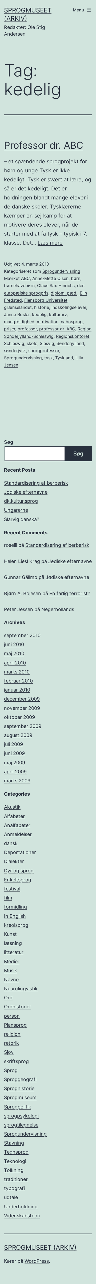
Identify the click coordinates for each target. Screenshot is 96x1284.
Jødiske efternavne (25, 492)
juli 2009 (13, 744)
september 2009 (22, 726)
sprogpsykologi (21, 1116)
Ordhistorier (17, 1006)
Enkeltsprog (17, 879)
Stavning (14, 1143)
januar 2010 (17, 690)
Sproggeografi (20, 1079)
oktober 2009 (19, 717)
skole (32, 343)
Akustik (12, 807)
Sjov (9, 1052)
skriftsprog (16, 1061)
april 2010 (15, 663)
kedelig (39, 314)
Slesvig (47, 343)
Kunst (10, 934)
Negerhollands (57, 609)
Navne (11, 979)
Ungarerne (16, 510)
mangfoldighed (19, 321)
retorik (11, 1043)
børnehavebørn (19, 285)
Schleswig (14, 343)
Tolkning (13, 1170)
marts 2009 (17, 780)
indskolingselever (68, 307)
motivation (47, 321)
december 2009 (22, 699)
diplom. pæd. (64, 293)
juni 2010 (14, 644)
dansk (11, 843)
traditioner (16, 1179)
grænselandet (18, 307)
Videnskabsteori (22, 1215)
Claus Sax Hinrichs (56, 285)
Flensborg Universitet (45, 300)
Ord (8, 997)
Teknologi (15, 1161)
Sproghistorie (19, 1088)
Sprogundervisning (61, 271)
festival (12, 888)
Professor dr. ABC (43, 145)
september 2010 (22, 635)
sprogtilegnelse (21, 1125)
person (12, 1016)
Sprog (11, 1070)
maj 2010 (14, 653)
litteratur (13, 952)
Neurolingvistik (21, 988)
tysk (48, 357)
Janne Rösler (17, 314)
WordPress (37, 1261)
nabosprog (72, 321)
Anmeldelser (18, 834)
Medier (11, 961)
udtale (11, 1197)
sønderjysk (15, 350)
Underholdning (21, 1206)
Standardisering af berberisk (36, 483)
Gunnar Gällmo (20, 577)
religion (12, 1034)
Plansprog (15, 1025)
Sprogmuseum (20, 1097)
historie (41, 307)
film (8, 898)
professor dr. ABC (57, 328)
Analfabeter (17, 825)
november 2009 (22, 708)
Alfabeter (14, 816)
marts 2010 (17, 672)
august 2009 (18, 735)
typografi (14, 1188)
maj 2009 (14, 762)
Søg (8, 442)
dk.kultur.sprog (21, 501)
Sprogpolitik (17, 1107)
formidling (15, 907)
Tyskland (64, 357)
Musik (10, 970)
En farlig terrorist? (69, 593)
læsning (13, 943)
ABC (25, 278)
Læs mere (50, 243)
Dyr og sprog (19, 870)
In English (15, 916)
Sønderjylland (70, 343)
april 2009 (15, 771)
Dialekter (14, 861)
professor (27, 328)
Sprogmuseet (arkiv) (40, 1247)
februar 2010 (18, 681)
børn (75, 278)
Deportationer (20, 852)
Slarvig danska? (21, 519)
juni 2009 (14, 753)
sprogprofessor (43, 350)
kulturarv (58, 314)
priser (9, 328)
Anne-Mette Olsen (50, 278)
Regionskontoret (72, 336)
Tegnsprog (16, 1152)
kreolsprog (16, 925)
